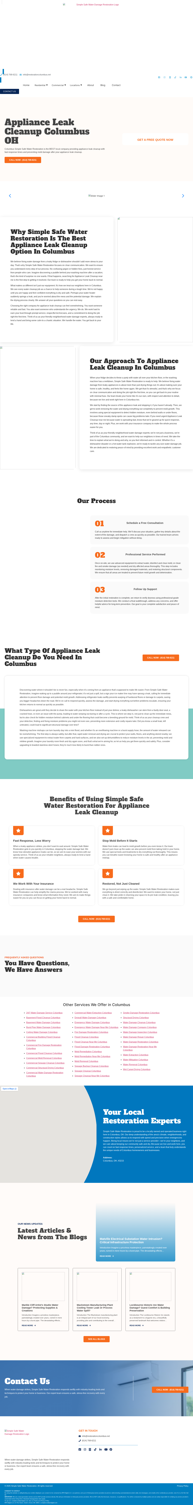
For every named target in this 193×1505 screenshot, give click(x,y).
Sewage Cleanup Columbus (88, 1071)
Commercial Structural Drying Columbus (45, 1068)
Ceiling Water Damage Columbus (42, 1032)
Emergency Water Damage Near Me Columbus (96, 1027)
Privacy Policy (182, 1486)
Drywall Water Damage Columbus (90, 1018)
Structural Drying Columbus (136, 1018)
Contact (116, 85)
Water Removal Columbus (135, 1064)
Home (26, 85)
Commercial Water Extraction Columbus (93, 1013)
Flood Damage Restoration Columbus (92, 1047)
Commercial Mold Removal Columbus (44, 1058)
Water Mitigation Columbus (135, 1060)
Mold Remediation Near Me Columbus (92, 1056)
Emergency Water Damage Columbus (92, 1022)
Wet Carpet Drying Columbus (136, 1069)
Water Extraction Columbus (135, 1055)
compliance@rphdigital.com (20, 1500)
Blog (102, 85)
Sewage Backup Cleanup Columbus (92, 1066)
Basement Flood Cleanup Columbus (43, 1018)
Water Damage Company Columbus (140, 1027)
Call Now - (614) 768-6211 (160, 658)
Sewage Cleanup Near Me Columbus (92, 1076)
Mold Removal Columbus (86, 1061)
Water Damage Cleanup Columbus (139, 1022)
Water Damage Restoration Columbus (140, 1042)
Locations (76, 85)
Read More (105, 1256)
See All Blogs (96, 1339)
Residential (41, 85)
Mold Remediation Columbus (88, 1051)
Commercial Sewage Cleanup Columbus (45, 1063)
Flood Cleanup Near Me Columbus (91, 1042)
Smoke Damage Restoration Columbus (141, 1013)
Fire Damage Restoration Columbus (91, 1032)
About (90, 85)
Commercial (59, 85)
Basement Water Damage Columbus (43, 1022)
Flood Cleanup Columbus (87, 1037)
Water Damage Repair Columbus (138, 1037)
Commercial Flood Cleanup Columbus (44, 1053)
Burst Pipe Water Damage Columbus (43, 1027)
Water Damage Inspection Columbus (140, 1032)
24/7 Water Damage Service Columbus (44, 1013)
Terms (36, 1500)
